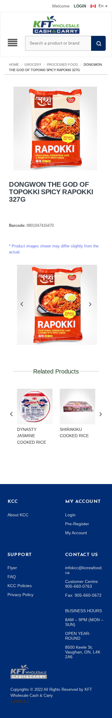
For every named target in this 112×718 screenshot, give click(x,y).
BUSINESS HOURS (83, 610)
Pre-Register (77, 523)
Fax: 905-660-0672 (83, 595)
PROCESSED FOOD (62, 64)
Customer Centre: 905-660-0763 (82, 584)
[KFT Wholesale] (56, 24)
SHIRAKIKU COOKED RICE (74, 432)
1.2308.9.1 (19, 701)
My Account (76, 532)
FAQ (11, 576)
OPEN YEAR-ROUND (77, 636)
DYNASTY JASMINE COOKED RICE (31, 436)
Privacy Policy (20, 594)
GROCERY (32, 64)
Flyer (12, 567)
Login (70, 514)
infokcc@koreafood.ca (84, 570)
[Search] (98, 43)
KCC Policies (19, 585)
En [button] (101, 6)
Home (14, 64)
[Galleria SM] (28, 671)
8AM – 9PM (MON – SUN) (84, 622)
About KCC (17, 514)
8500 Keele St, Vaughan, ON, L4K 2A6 (82, 652)
